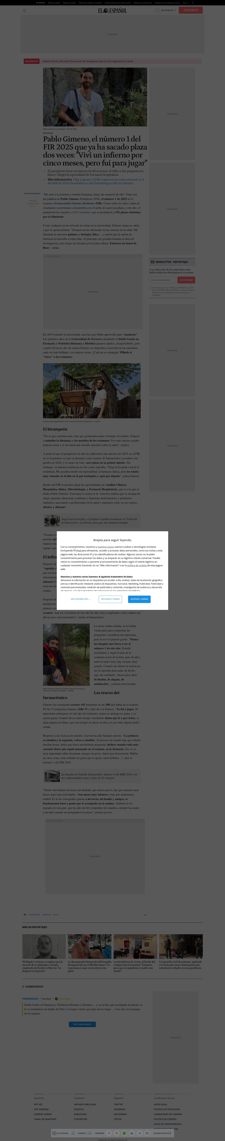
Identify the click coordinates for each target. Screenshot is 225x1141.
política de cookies (137, 565)
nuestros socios (106, 546)
